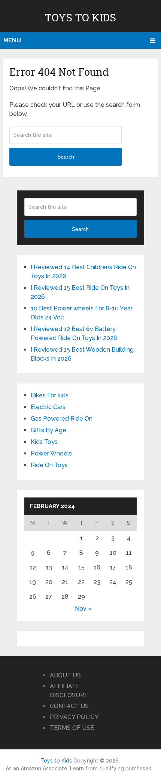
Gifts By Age (48, 430)
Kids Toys (44, 441)
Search (65, 157)
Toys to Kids (80, 17)
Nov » (83, 608)
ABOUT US (65, 675)
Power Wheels (51, 453)
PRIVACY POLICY (74, 717)
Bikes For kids (50, 395)
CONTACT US (69, 706)
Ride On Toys (49, 465)
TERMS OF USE (72, 727)
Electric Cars (48, 406)
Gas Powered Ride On (61, 418)
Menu (12, 40)
